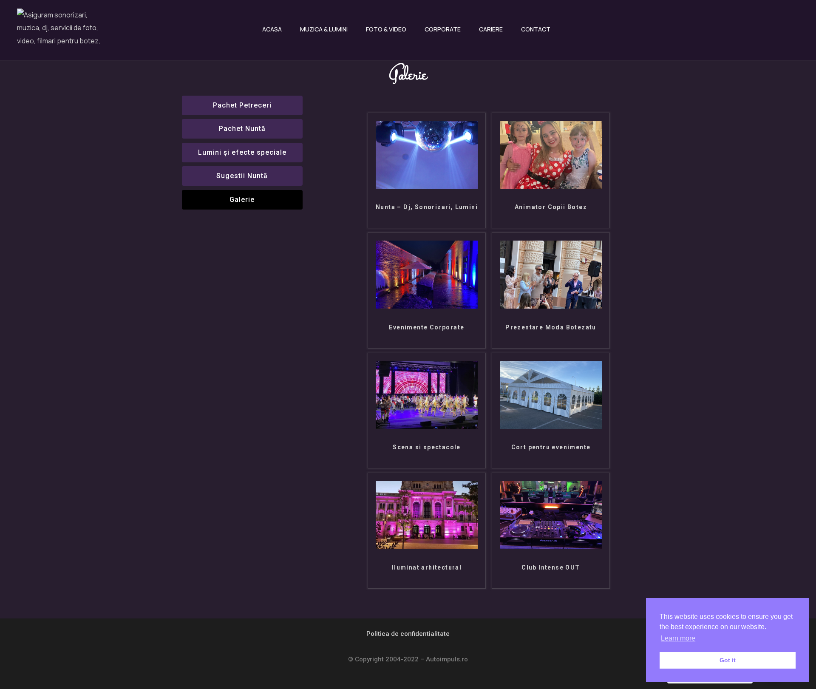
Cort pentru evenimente (551, 447)
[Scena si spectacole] (427, 426)
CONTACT (535, 29)
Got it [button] (728, 660)
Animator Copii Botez (551, 207)
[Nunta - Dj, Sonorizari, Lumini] (427, 186)
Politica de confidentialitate (408, 634)
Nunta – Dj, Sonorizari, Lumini (427, 207)
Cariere (491, 29)
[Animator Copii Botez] (551, 186)
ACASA (272, 29)
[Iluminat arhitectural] (427, 546)
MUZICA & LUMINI (324, 29)
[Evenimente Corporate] (427, 306)
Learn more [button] (678, 638)
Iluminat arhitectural (427, 567)
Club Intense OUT (550, 567)
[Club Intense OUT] (551, 546)
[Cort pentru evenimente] (551, 426)
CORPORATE (443, 29)
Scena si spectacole (427, 447)
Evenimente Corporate (426, 327)
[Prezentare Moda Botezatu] (551, 306)
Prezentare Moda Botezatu (550, 327)
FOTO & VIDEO (386, 29)
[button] (242, 200)
